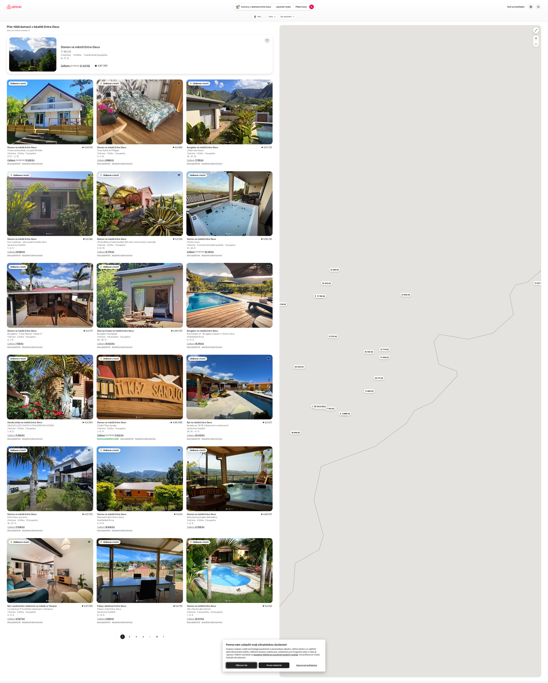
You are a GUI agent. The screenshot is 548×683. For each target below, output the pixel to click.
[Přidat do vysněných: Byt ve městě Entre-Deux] (268, 358)
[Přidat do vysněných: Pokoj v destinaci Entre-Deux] (179, 542)
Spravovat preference (306, 665)
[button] (65, 65)
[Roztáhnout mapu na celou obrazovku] (536, 30)
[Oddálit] (536, 44)
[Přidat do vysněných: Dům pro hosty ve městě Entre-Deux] (179, 266)
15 (157, 636)
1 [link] (122, 636)
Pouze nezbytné (274, 665)
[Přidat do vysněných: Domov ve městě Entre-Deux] (89, 83)
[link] (116, 636)
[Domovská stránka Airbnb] (14, 7)
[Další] (163, 636)
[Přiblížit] (536, 38)
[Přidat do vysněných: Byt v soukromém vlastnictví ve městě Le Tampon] (89, 542)
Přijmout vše (241, 665)
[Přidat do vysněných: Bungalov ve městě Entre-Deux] (268, 83)
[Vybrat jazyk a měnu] (531, 7)
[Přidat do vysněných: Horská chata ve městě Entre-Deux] (89, 358)
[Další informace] (29, 30)
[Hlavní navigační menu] (538, 7)
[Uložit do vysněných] (267, 40)
